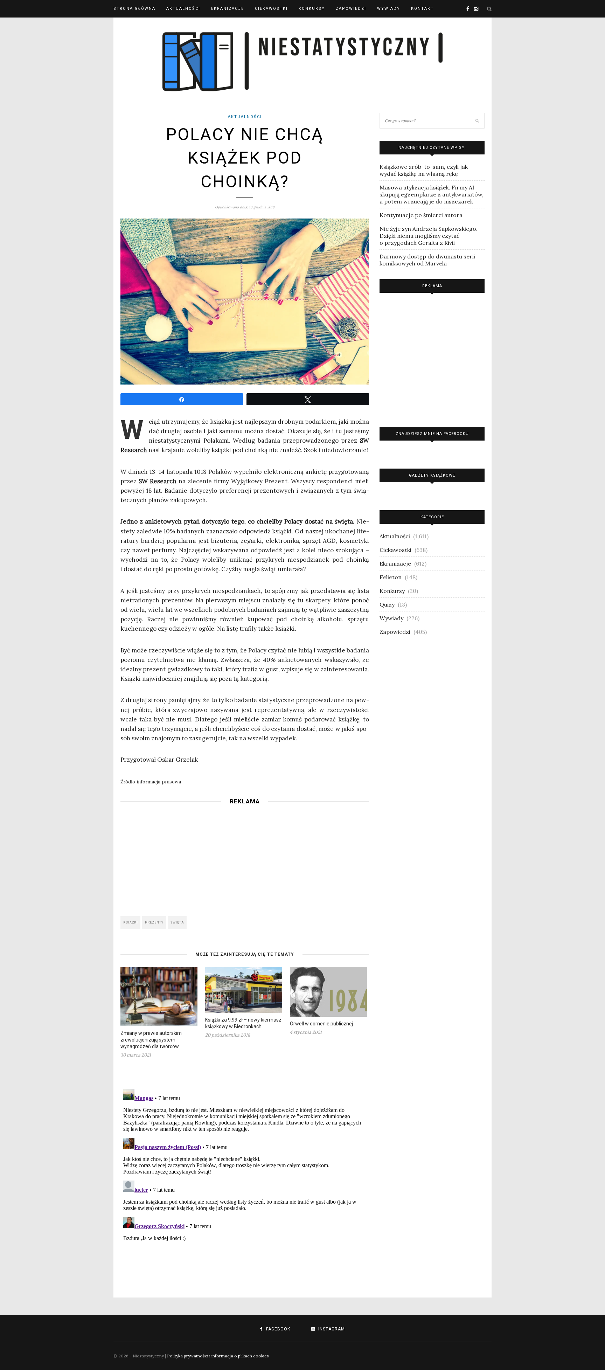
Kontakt (422, 8)
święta (177, 922)
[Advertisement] (244, 858)
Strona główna (134, 8)
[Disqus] (244, 1173)
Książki (130, 922)
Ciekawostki (271, 8)
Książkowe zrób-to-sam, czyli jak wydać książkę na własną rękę (424, 170)
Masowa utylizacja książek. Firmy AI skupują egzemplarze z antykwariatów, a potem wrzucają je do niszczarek (432, 194)
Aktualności (183, 8)
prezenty (154, 922)
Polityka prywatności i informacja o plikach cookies (218, 1355)
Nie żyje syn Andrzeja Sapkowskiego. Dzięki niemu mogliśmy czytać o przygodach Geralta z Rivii (429, 235)
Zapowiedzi (351, 8)
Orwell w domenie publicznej (321, 1023)
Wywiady (388, 8)
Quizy (387, 604)
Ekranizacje (227, 8)
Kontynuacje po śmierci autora (421, 215)
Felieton (391, 577)
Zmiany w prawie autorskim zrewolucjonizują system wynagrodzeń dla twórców (151, 1039)
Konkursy (312, 8)
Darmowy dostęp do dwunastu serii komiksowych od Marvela (427, 260)
